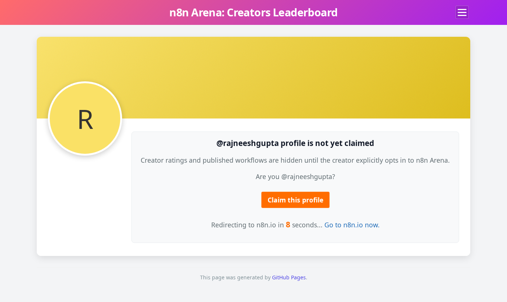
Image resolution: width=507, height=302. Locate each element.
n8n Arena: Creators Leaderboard (253, 12)
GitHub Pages (289, 277)
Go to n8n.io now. (352, 224)
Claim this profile (295, 199)
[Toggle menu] (462, 12)
